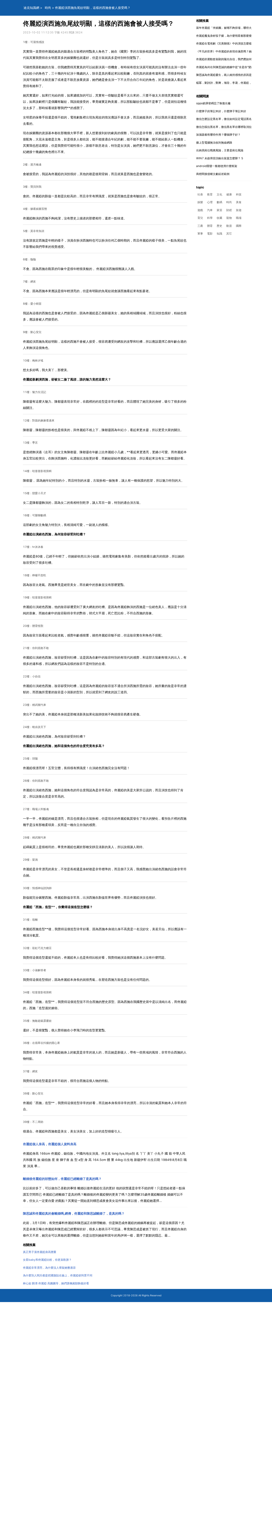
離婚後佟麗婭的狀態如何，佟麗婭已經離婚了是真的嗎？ (62, 1179)
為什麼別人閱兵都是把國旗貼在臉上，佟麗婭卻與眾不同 (57, 1275)
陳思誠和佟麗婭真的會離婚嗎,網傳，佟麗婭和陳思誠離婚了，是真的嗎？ (74, 1213)
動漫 (229, 226)
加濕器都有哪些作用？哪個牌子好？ (218, 134)
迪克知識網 (31, 8)
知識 (219, 233)
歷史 (219, 226)
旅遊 (238, 210)
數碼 (219, 202)
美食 (238, 202)
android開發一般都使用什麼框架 (216, 166)
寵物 (229, 218)
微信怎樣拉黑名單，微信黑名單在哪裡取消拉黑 (225, 127)
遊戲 (200, 210)
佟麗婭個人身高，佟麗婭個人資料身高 (49, 1144)
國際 (238, 226)
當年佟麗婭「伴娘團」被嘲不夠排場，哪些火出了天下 (229, 28)
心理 (210, 202)
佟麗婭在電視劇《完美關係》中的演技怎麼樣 (224, 43)
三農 (200, 226)
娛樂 (200, 202)
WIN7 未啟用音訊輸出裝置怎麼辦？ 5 (219, 158)
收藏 (219, 218)
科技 (238, 194)
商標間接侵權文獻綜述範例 (212, 174)
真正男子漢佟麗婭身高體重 (39, 1252)
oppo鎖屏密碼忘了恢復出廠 (213, 103)
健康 (229, 194)
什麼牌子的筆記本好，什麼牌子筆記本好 (221, 111)
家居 (219, 210)
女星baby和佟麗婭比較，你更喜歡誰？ (47, 1259)
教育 (210, 194)
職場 (238, 218)
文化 (219, 194)
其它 (229, 233)
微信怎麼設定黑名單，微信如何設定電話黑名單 (225, 119)
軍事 (200, 233)
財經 (229, 210)
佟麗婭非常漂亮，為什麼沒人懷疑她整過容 (49, 1267)
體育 (210, 226)
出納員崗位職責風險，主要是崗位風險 (219, 150)
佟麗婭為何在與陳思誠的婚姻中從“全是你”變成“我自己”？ (231, 67)
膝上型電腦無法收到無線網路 (214, 142)
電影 (210, 233)
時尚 (48, 8)
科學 (210, 218)
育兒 (200, 218)
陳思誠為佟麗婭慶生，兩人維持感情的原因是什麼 (226, 75)
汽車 (210, 210)
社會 (200, 194)
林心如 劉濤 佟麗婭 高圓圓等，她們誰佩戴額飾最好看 (56, 1283)
